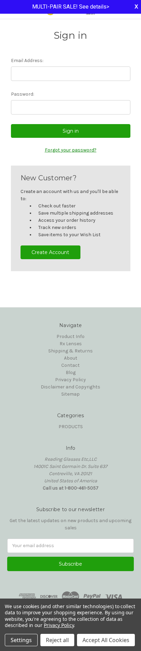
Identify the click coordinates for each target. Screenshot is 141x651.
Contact (70, 365)
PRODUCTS (71, 427)
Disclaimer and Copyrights (70, 387)
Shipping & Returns (70, 351)
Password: (22, 94)
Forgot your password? (71, 150)
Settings (21, 640)
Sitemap (70, 394)
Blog (71, 372)
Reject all (57, 640)
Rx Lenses (71, 344)
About (70, 358)
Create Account (50, 252)
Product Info (70, 336)
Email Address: (27, 60)
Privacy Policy (70, 380)
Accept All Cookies (105, 640)
